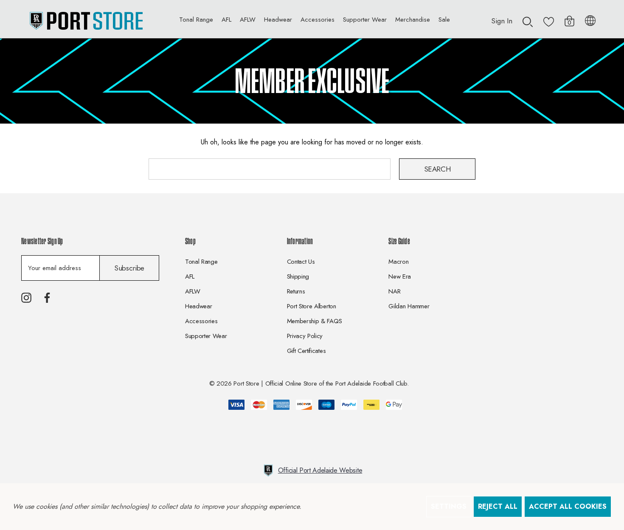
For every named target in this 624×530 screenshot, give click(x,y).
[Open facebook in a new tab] (47, 298)
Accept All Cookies (568, 506)
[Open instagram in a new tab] (26, 298)
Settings (449, 506)
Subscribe (129, 268)
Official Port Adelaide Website (320, 470)
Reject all (497, 506)
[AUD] (590, 19)
